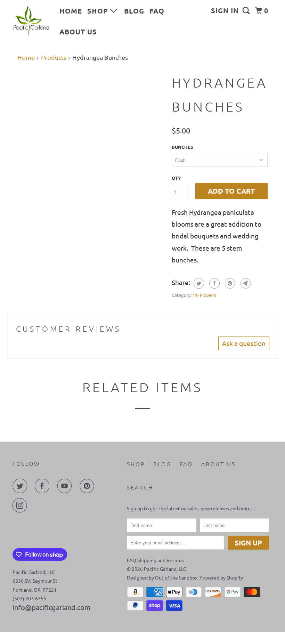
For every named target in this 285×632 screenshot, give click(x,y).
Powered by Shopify (221, 577)
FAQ (156, 10)
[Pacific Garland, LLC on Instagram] (21, 505)
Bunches (182, 147)
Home (70, 10)
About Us (78, 31)
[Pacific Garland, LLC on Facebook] (43, 486)
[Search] (247, 10)
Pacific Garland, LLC (165, 569)
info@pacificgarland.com (51, 607)
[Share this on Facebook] (213, 283)
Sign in (225, 10)
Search (140, 487)
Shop (98, 10)
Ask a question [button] (244, 343)
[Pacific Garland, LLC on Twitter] (21, 486)
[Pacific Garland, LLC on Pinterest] (88, 486)
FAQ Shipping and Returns (155, 560)
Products (53, 57)
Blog (134, 10)
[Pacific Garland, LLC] (31, 21)
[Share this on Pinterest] (229, 283)
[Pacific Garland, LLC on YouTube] (66, 486)
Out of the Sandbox (176, 577)
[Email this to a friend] (245, 283)
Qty (176, 178)
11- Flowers (204, 295)
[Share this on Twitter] (198, 283)
